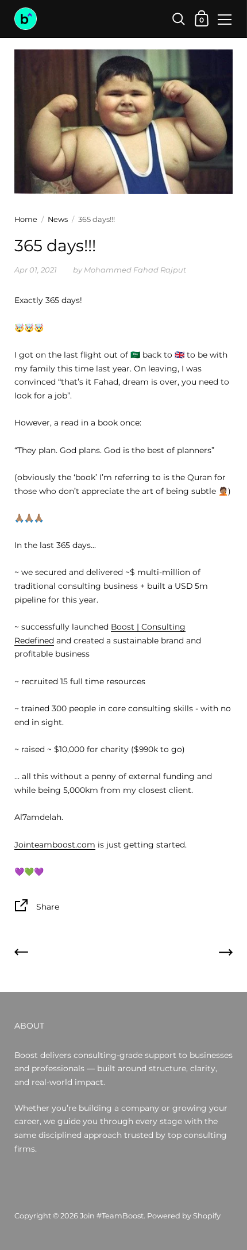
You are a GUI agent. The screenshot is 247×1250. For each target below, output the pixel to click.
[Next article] (226, 954)
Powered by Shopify (184, 1215)
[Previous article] (21, 954)
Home (25, 219)
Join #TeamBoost (112, 1215)
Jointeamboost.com (54, 844)
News (58, 219)
